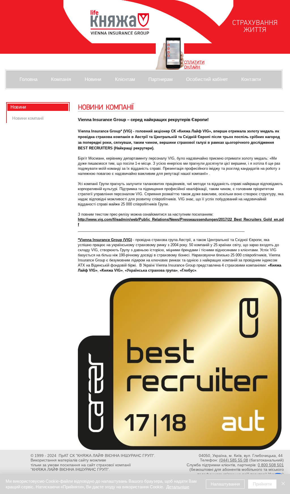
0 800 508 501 (271, 465)
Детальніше (177, 486)
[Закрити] (283, 483)
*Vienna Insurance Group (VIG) (105, 240)
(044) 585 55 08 (233, 460)
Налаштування (225, 484)
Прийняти (262, 484)
